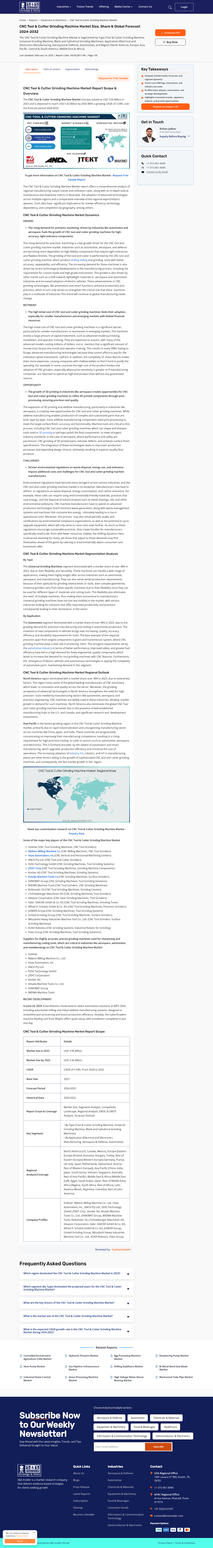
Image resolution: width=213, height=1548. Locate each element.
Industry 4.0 (76, 753)
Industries (63, 6)
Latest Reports (81, 1494)
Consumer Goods (118, 1507)
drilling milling (79, 260)
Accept (20, 1541)
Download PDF (172, 32)
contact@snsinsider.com (168, 1515)
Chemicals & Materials (166, 1418)
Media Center (122, 6)
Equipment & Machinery (54, 20)
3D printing (45, 432)
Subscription (80, 1500)
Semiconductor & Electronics (173, 1436)
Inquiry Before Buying (173, 136)
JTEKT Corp (34, 868)
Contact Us (145, 6)
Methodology (92, 69)
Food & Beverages (144, 1427)
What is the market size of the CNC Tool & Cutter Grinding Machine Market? (68, 1316)
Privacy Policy (165, 1542)
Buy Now (172, 42)
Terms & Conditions (185, 1542)
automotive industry (40, 648)
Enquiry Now (76, 833)
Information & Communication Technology (122, 1436)
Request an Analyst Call (165, 106)
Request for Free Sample (113, 78)
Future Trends (85, 6)
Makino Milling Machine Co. (44, 851)
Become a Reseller (84, 1514)
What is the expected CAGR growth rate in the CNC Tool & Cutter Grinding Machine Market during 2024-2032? (72, 1331)
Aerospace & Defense (109, 1418)
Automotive (138, 1418)
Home (22, 20)
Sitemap (78, 1507)
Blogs (76, 1480)
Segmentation (72, 69)
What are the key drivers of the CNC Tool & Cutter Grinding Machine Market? (68, 1302)
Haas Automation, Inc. (41, 855)
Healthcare (170, 1427)
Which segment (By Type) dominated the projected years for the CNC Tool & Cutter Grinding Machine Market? (72, 1288)
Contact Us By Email (157, 171)
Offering (104, 6)
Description (32, 69)
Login (184, 6)
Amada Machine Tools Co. (43, 876)
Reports (33, 20)
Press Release (81, 1487)
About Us (78, 1473)
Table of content (51, 69)
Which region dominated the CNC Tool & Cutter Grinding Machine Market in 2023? (71, 1273)
